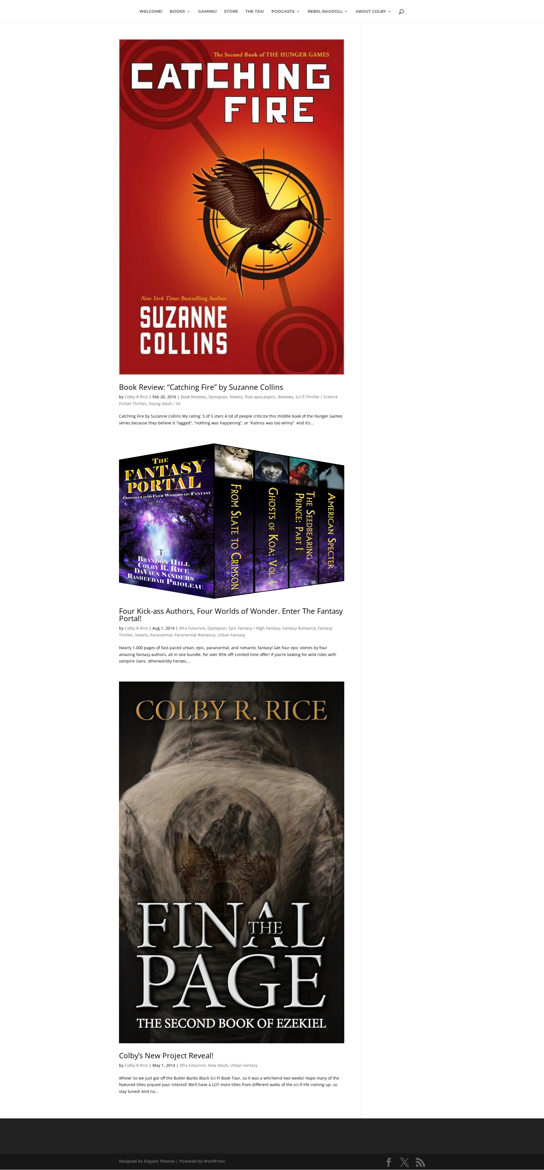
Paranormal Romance (195, 635)
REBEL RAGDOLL (325, 11)
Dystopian (218, 396)
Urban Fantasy (231, 635)
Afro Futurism (192, 628)
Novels (236, 396)
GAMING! (207, 11)
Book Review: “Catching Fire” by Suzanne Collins (201, 387)
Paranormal (161, 635)
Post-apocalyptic (260, 396)
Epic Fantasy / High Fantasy (254, 628)
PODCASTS (283, 11)
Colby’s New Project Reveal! (166, 1055)
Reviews (285, 396)
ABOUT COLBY (371, 11)
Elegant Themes (159, 1161)
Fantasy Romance (299, 628)
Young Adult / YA (164, 403)
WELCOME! (150, 11)
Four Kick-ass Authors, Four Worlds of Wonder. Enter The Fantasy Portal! (231, 614)
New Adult (218, 1065)
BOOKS (177, 11)
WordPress (214, 1161)
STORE (231, 11)
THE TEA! (254, 11)
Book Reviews (193, 396)
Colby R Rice (136, 396)
